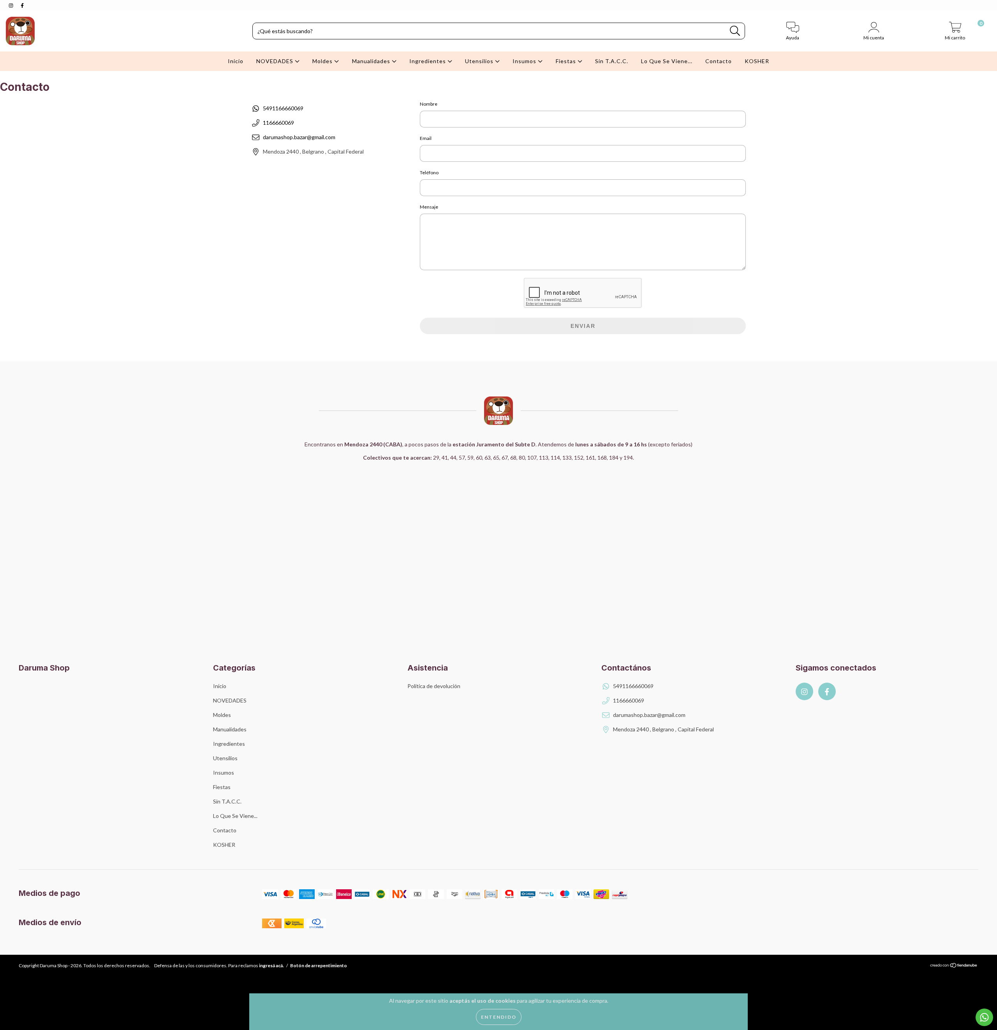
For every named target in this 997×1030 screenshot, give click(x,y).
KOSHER (757, 61)
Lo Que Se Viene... (666, 61)
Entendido (498, 1017)
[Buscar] (735, 31)
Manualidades (372, 61)
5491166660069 (283, 108)
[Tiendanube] (954, 966)
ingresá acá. (271, 965)
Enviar (583, 326)
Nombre (428, 104)
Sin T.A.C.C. (611, 61)
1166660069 (278, 122)
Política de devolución (433, 686)
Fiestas (567, 61)
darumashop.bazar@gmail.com (299, 137)
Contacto (718, 61)
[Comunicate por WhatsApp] (984, 1017)
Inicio (235, 61)
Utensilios (480, 61)
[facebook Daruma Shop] (22, 5)
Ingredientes (428, 61)
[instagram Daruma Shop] (11, 5)
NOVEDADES (275, 61)
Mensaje (429, 207)
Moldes (323, 61)
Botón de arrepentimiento (318, 965)
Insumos (525, 61)
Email (426, 138)
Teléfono (429, 172)
